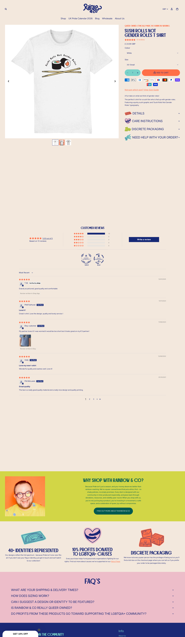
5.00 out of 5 (48, 238)
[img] (24, 279)
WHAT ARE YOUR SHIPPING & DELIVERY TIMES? (44, 590)
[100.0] (86, 259)
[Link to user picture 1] (25, 340)
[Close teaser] (39, 630)
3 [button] (93, 399)
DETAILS (138, 113)
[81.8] (99, 259)
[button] (79, 234)
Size (126, 59)
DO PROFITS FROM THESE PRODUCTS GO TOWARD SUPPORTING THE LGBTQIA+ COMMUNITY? (78, 613)
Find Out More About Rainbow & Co (113, 511)
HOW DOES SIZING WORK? (30, 596)
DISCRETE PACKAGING (148, 129)
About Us (122, 636)
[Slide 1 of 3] (55, 142)
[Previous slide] (8, 81)
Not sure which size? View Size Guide (142, 90)
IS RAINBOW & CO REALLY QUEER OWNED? (41, 608)
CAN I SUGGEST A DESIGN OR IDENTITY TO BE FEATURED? (52, 602)
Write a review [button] (144, 239)
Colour (127, 48)
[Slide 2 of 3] (62, 142)
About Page (115, 561)
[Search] (6, 9)
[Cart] (177, 9)
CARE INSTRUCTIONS (147, 121)
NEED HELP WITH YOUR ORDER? (155, 137)
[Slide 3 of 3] (68, 142)
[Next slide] (116, 81)
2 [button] (89, 399)
